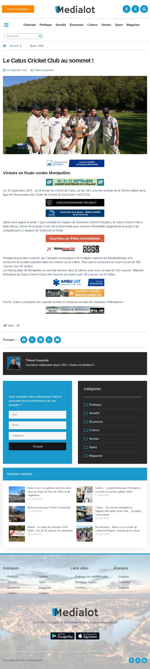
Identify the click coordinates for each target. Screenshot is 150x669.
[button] (23, 339)
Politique (46, 24)
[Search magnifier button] (40, 36)
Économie (76, 24)
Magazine (133, 24)
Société (61, 24)
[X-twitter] (135, 9)
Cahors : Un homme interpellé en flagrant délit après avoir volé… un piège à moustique (118, 511)
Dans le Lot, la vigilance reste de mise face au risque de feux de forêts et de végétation (49, 491)
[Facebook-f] (126, 9)
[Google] (144, 9)
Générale (29, 24)
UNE (41, 45)
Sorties (106, 24)
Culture (92, 24)
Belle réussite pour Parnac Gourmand (49, 507)
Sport (119, 24)
